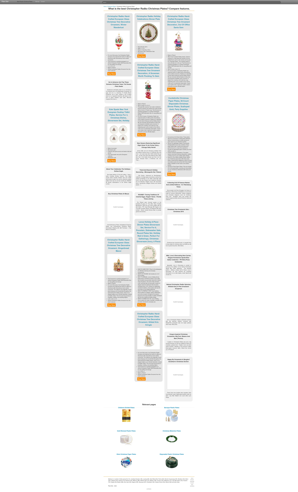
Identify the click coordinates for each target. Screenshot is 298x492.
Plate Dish (5, 1)
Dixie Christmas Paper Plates (126, 454)
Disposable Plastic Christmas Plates (172, 454)
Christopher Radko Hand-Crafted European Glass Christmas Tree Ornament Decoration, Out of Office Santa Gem (178, 22)
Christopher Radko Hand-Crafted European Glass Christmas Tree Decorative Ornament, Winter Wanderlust (118, 22)
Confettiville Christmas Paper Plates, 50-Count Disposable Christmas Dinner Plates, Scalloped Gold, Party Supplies (178, 104)
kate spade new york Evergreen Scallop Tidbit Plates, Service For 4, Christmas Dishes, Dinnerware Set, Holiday (119, 115)
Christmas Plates (111, 6)
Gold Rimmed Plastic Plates (126, 431)
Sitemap (37, 1)
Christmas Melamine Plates (172, 431)
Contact (43, 1)
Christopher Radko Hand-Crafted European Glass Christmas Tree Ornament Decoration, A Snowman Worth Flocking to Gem (148, 70)
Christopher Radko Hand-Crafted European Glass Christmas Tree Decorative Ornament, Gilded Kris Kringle (148, 319)
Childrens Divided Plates (126, 408)
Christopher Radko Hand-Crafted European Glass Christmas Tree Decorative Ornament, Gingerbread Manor (118, 245)
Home (105, 6)
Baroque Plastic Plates (171, 408)
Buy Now (111, 73)
